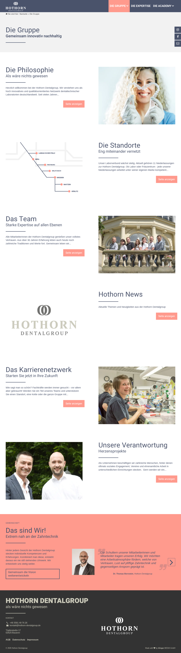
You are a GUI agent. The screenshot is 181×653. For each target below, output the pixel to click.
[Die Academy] (173, 6)
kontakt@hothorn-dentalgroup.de (25, 625)
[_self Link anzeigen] (177, 36)
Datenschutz (18, 640)
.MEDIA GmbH (166, 648)
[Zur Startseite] (16, 6)
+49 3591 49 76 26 (18, 623)
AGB (8, 640)
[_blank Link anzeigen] (177, 29)
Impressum (32, 640)
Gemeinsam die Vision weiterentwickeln (22, 574)
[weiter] (171, 562)
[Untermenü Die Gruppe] (128, 6)
